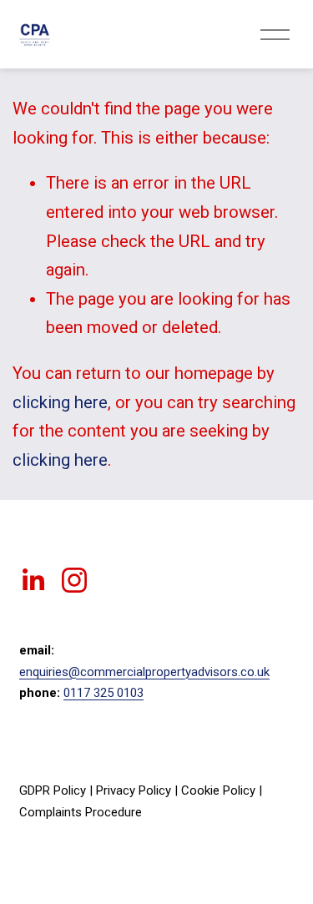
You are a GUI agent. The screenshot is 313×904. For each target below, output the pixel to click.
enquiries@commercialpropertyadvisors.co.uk (144, 671)
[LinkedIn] (32, 580)
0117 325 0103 (103, 692)
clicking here (60, 402)
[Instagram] (74, 580)
